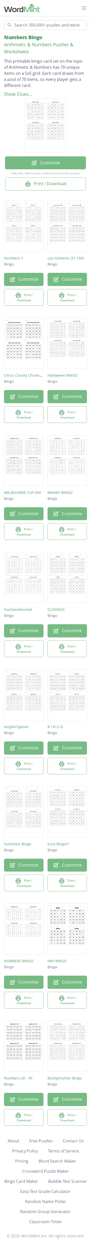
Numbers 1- (14, 258)
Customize (49, 162)
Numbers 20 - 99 (18, 1078)
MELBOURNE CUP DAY (22, 492)
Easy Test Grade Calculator (45, 1191)
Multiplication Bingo (65, 1078)
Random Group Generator (45, 1211)
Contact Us (73, 1141)
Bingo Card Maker (21, 1181)
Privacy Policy (25, 1151)
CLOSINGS (56, 609)
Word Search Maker (57, 1161)
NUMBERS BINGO (19, 960)
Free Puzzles (41, 1141)
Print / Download (49, 183)
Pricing (21, 1161)
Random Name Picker (45, 1201)
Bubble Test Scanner (67, 1181)
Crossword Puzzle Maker (45, 1171)
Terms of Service (63, 1151)
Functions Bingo (17, 843)
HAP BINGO (57, 960)
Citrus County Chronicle (24, 375)
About (13, 1141)
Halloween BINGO (63, 375)
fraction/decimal (18, 609)
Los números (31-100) (66, 258)
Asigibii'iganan (16, 726)
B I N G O (55, 726)
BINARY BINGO (60, 492)
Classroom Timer (45, 1221)
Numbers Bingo (23, 37)
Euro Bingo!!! (58, 843)
